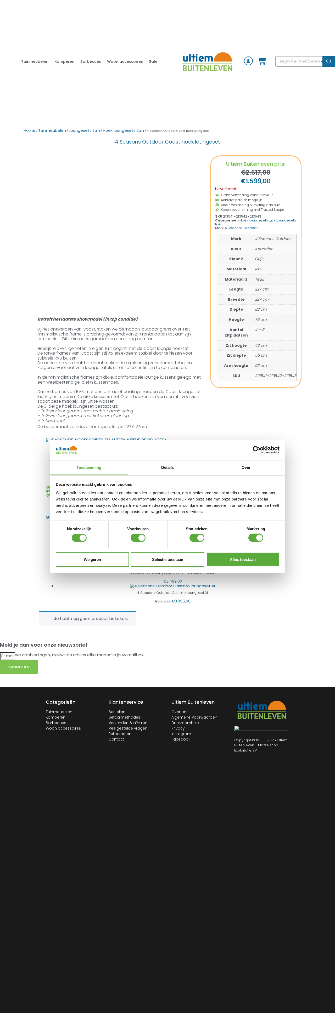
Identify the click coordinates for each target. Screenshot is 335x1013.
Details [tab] (167, 467)
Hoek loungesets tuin (123, 130)
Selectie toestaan (167, 559)
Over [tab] (246, 467)
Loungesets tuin (84, 130)
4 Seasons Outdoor (241, 228)
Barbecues (90, 61)
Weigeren (92, 559)
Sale (153, 61)
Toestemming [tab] (88, 467)
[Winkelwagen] (262, 60)
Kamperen (64, 61)
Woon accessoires (125, 61)
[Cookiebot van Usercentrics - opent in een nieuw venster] (257, 450)
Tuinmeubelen (34, 61)
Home (29, 130)
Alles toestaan (243, 559)
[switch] (138, 538)
